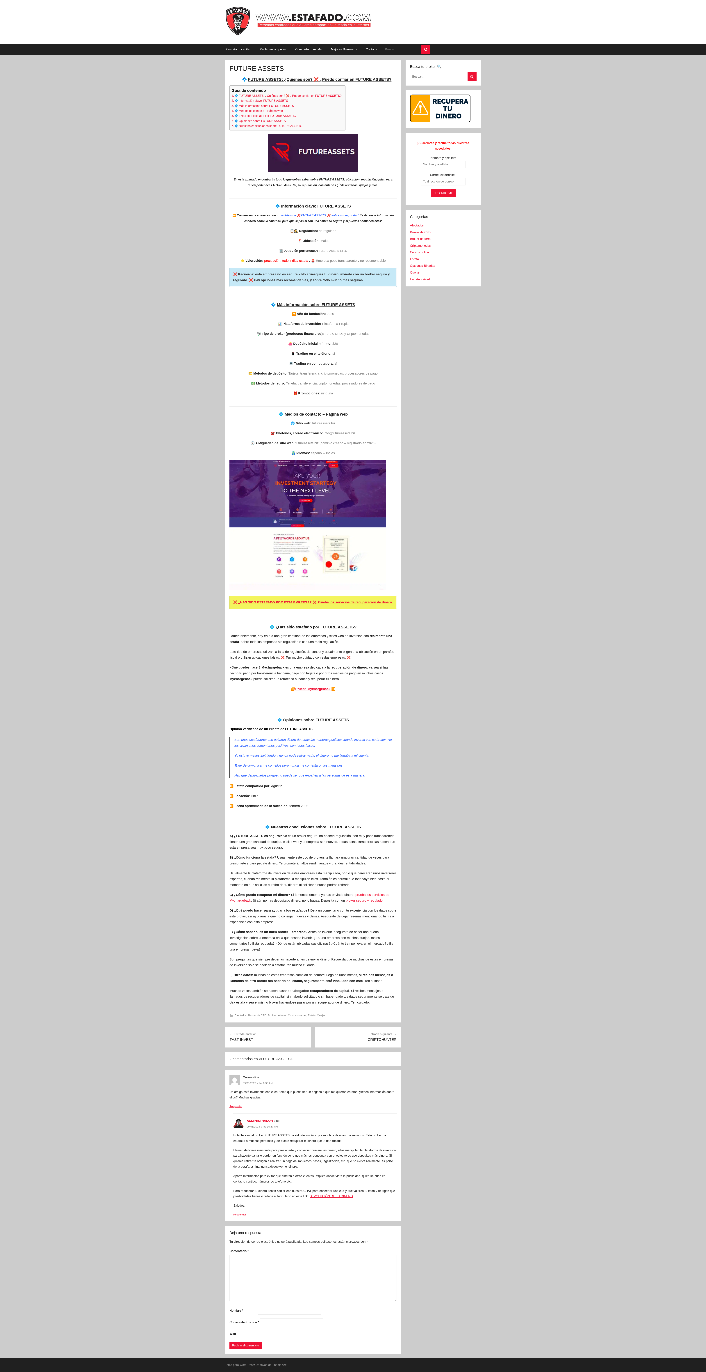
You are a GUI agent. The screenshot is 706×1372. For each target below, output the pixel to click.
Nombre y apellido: (443, 158)
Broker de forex (277, 1015)
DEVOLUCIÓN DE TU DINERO (331, 1196)
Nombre (236, 1310)
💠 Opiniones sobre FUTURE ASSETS (260, 121)
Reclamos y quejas (273, 49)
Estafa (311, 1015)
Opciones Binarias (422, 265)
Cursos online (419, 252)
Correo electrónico (244, 1322)
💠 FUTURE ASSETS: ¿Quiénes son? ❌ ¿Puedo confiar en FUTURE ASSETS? (288, 95)
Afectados (241, 1015)
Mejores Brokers (342, 49)
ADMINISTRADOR (260, 1121)
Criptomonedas (297, 1015)
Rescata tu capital (237, 49)
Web (232, 1334)
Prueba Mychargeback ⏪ (313, 689)
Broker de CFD (257, 1015)
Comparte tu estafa (308, 49)
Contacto (372, 49)
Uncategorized (420, 279)
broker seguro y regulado (364, 900)
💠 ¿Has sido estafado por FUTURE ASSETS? (265, 115)
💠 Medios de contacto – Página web (258, 110)
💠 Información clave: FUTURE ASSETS (261, 100)
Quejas (321, 1015)
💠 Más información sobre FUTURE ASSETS (264, 105)
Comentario (239, 1251)
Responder (235, 1106)
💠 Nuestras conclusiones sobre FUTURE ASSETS (268, 125)
